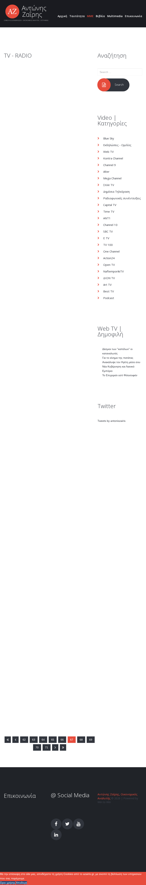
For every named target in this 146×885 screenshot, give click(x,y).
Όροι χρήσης (7, 882)
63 (33, 739)
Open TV (109, 265)
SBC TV (21, 80)
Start (8, 739)
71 (46, 747)
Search (119, 84)
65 (52, 739)
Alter (106, 171)
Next (55, 747)
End (63, 747)
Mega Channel (25, 204)
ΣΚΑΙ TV (21, 485)
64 (43, 739)
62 (24, 739)
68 (81, 739)
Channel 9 (109, 165)
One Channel (111, 251)
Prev (15, 739)
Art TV (107, 285)
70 (37, 747)
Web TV (108, 152)
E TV (106, 238)
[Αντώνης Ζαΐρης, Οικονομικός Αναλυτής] (26, 13)
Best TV (108, 291)
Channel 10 (110, 225)
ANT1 (107, 218)
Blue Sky (108, 138)
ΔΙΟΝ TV (109, 278)
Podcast (108, 298)
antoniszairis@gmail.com (23, 813)
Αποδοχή (21, 882)
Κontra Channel (113, 158)
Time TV (108, 211)
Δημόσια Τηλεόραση (30, 356)
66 (62, 739)
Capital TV (109, 205)
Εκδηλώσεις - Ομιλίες (117, 145)
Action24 (109, 258)
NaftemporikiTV (113, 271)
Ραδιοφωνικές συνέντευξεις (122, 198)
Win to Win (104, 802)
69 (90, 739)
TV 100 (108, 245)
